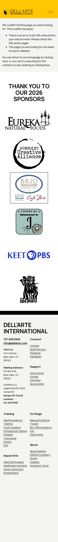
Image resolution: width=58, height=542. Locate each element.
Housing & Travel (39, 465)
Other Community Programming (14, 471)
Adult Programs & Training (13, 422)
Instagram (35, 356)
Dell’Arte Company (40, 454)
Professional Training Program (15, 432)
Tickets (34, 423)
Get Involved (37, 373)
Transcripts (10, 438)
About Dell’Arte (38, 451)
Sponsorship (37, 383)
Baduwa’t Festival (39, 420)
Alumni (33, 458)
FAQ (6, 445)
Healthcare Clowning (15, 465)
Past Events (36, 434)
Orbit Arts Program (14, 462)
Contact (34, 345)
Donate (34, 376)
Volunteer (35, 380)
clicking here (42, 65)
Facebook (35, 352)
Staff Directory (38, 349)
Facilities (34, 462)
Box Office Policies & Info (41, 429)
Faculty (8, 441)
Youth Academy (12, 427)
